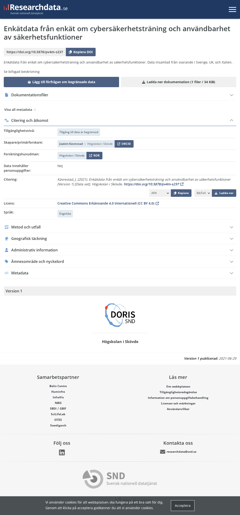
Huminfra (58, 392)
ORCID (125, 145)
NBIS (58, 403)
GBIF (63, 409)
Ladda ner (226, 193)
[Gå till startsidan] (35, 9)
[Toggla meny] (232, 9)
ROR (95, 156)
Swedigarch (58, 425)
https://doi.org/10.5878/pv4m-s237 (151, 184)
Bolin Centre (58, 386)
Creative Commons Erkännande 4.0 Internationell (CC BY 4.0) (105, 203)
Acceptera (183, 505)
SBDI (53, 409)
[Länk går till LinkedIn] (62, 452)
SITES (58, 420)
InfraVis (58, 397)
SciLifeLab (58, 414)
